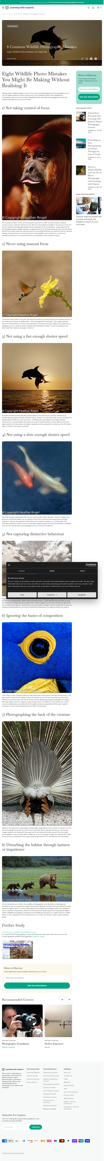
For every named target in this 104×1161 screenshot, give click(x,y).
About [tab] (82, 571)
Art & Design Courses (51, 1086)
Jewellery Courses (49, 1092)
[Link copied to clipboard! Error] (81, 59)
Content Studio (32, 1071)
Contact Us (68, 1071)
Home (4, 14)
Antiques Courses (49, 1089)
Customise (51, 595)
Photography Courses (51, 1079)
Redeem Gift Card (49, 1101)
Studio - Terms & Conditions (70, 1098)
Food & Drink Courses (51, 1071)
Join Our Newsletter (36, 981)
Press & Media (69, 1081)
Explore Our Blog (49, 1104)
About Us (67, 1068)
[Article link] (87, 125)
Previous (61, 995)
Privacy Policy (69, 1090)
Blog (10, 14)
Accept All (81, 595)
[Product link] (22, 1021)
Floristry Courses (49, 1083)
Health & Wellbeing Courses (50, 1075)
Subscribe (36, 1122)
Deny (22, 595)
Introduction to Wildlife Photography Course (19, 927)
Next (68, 995)
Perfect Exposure (54, 1038)
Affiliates (67, 1077)
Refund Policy (69, 1094)
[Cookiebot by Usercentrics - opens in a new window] (87, 565)
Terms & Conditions (71, 1087)
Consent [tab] (21, 571)
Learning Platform (33, 1068)
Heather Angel (38, 932)
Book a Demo (32, 1077)
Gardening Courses (50, 1068)
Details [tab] (52, 571)
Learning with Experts (15, 1148)
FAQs (66, 1074)
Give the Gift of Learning (48, 1097)
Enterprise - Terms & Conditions (71, 1103)
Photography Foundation (15, 1038)
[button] (3, 7)
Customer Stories (33, 1074)
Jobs (65, 1084)
